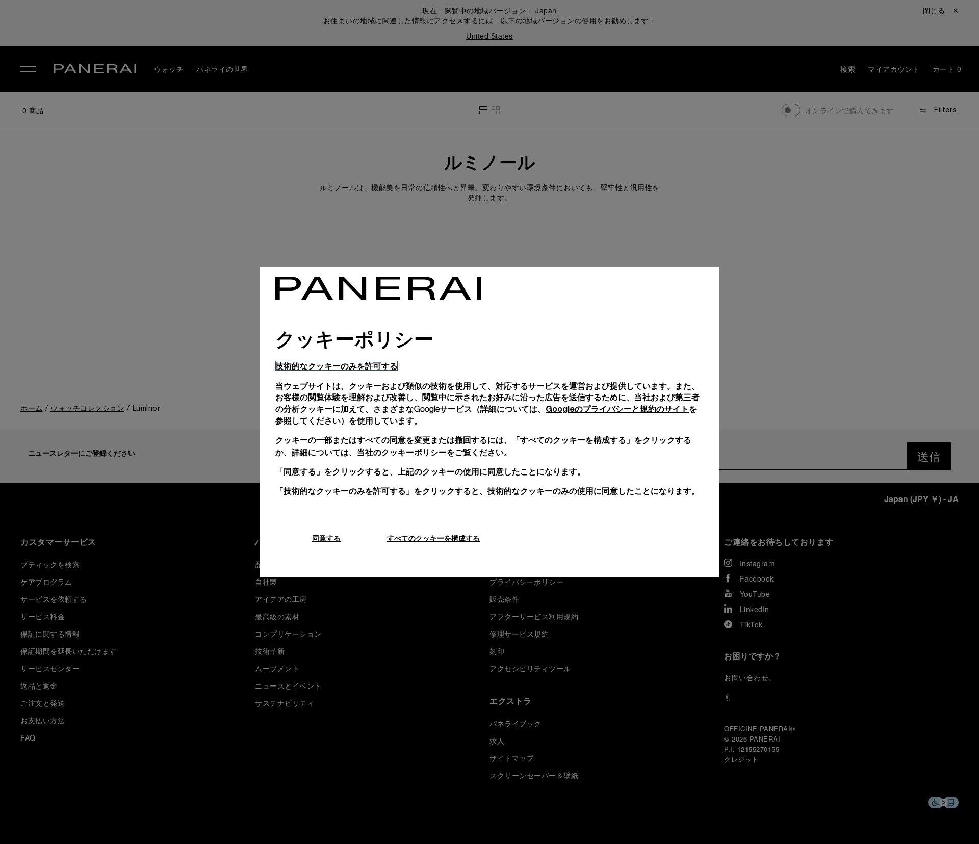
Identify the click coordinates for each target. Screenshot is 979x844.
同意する (326, 538)
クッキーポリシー (414, 452)
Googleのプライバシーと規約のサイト (617, 408)
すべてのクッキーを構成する (433, 538)
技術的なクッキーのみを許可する (336, 366)
